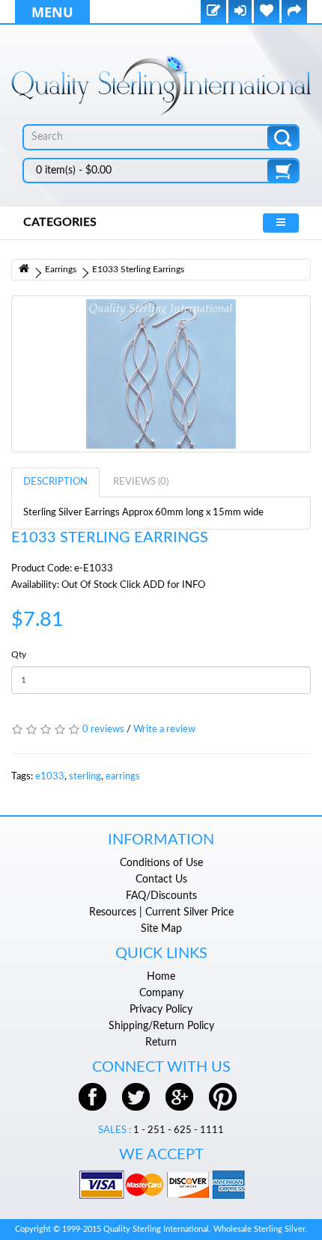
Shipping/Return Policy (161, 1026)
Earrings (60, 269)
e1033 (49, 777)
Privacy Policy (161, 1009)
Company (161, 993)
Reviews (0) (140, 482)
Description (55, 482)
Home (161, 977)
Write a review (164, 729)
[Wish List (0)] (267, 12)
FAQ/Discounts (161, 896)
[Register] (213, 12)
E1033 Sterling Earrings (138, 269)
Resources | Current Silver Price (161, 912)
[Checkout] (294, 12)
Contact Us (161, 879)
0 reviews (103, 729)
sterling (85, 777)
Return (161, 1042)
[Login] (240, 12)
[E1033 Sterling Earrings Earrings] (161, 373)
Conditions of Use (161, 863)
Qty (18, 654)
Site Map (161, 929)
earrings (123, 777)
